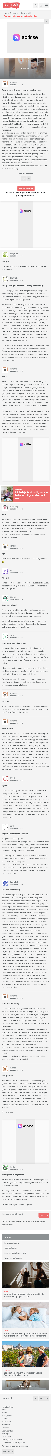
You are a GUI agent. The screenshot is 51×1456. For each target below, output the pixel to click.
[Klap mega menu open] (46, 5)
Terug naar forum (11, 1243)
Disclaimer (6, 1436)
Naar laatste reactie (26, 188)
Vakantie (7, 1370)
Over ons (5, 1427)
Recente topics (10, 1248)
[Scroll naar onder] (46, 21)
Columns (5, 1418)
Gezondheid (26, 13)
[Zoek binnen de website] (35, 5)
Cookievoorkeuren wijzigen (13, 1442)
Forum (15, 13)
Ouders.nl (7, 1398)
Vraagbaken (7, 1415)
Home (6, 13)
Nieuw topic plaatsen (13, 1258)
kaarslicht (14, 882)
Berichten (6, 1424)
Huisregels (6, 1433)
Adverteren (6, 1421)
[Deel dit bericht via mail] (28, 178)
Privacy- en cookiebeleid (12, 1439)
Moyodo (14, 253)
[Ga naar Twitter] (41, 1398)
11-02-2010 (13, 85)
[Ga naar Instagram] (46, 1398)
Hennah (14, 278)
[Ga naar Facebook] (35, 1398)
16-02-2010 (13, 998)
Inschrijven (7, 1451)
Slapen (6, 1291)
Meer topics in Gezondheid (15, 1253)
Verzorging (18, 489)
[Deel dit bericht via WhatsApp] (23, 178)
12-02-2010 (13, 696)
